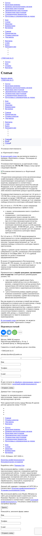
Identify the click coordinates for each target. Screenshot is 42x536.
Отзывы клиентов (11, 35)
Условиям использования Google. (13, 490)
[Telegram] (9, 332)
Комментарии (10, 26)
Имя (2, 362)
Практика (8, 24)
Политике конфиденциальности (23, 488)
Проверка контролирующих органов (18, 6)
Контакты (8, 41)
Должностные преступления (15, 12)
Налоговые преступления (14, 8)
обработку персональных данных (27, 382)
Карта (7, 45)
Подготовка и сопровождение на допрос (20, 16)
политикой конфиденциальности (24, 384)
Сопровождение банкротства (16, 14)
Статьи (7, 22)
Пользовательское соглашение (12, 462)
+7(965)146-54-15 (7, 58)
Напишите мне (10, 47)
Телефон (4, 368)
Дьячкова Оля (19, 465)
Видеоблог (9, 28)
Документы (9, 37)
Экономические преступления (16, 10)
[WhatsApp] (14, 332)
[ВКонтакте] (3, 332)
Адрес (7, 43)
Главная (8, 31)
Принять (4, 507)
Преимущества (10, 33)
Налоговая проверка (12, 5)
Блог (7, 20)
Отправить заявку (7, 388)
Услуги (7, 3)
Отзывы (8, 66)
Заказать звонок (6, 78)
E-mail (3, 374)
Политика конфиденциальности (12, 460)
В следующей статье (8, 320)
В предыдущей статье (9, 156)
